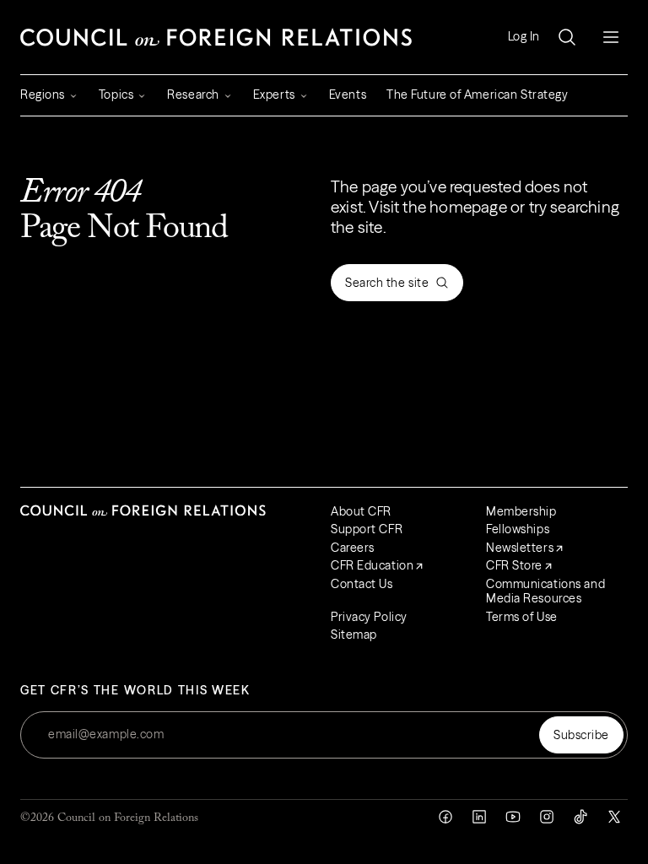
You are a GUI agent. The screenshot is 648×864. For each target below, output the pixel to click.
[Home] (216, 37)
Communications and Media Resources (545, 591)
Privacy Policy (369, 616)
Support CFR (366, 529)
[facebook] (445, 816)
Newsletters (520, 547)
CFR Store (514, 565)
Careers (353, 547)
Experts (274, 94)
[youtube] (513, 816)
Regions (42, 94)
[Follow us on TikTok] (580, 816)
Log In (524, 37)
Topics (116, 94)
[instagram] (546, 816)
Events (347, 94)
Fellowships (517, 529)
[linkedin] (479, 816)
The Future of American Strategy (477, 94)
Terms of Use (522, 616)
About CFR (361, 511)
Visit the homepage (437, 207)
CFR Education (372, 565)
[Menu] (611, 37)
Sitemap (354, 634)
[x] (614, 816)
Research (193, 94)
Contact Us (362, 583)
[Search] (567, 37)
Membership (521, 511)
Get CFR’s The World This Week (135, 690)
